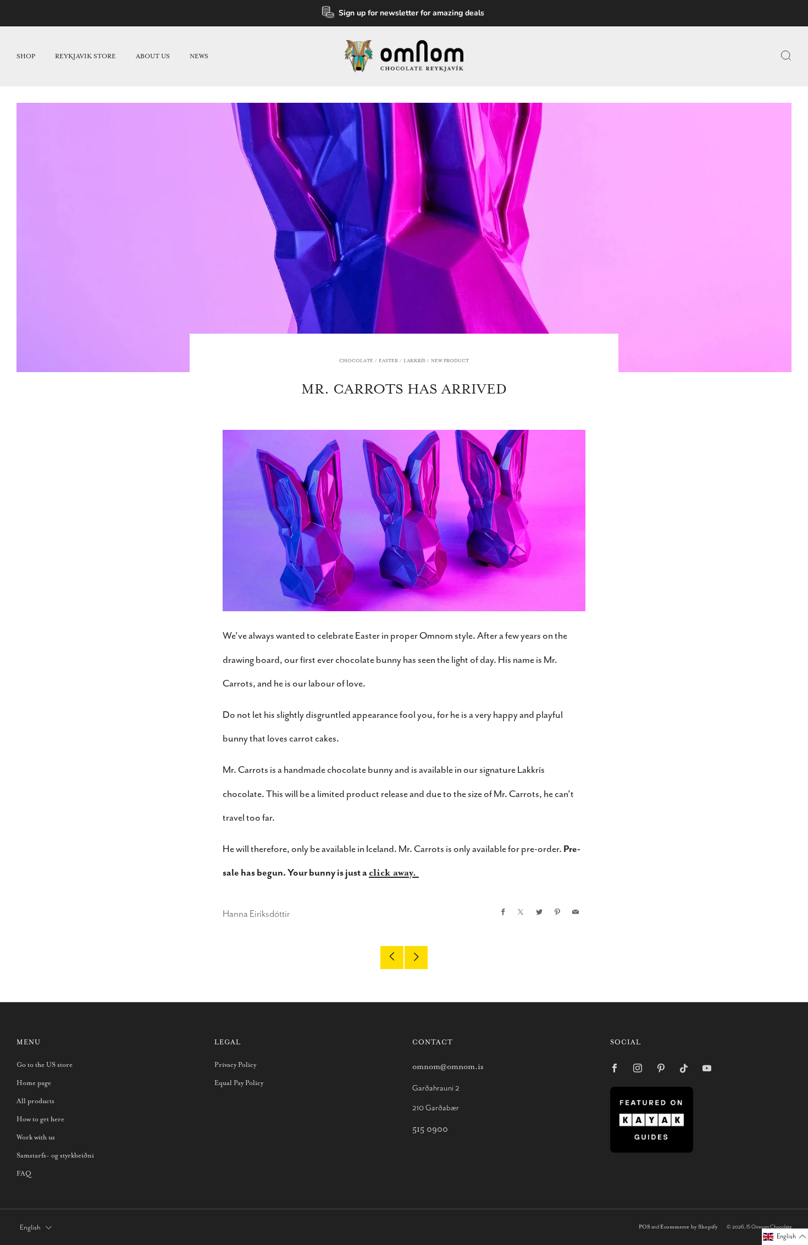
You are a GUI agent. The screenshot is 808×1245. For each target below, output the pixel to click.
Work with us (35, 1137)
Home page (33, 1083)
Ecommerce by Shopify (688, 1227)
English (30, 1228)
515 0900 (430, 1129)
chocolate (356, 360)
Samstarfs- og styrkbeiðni (55, 1156)
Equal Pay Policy (238, 1083)
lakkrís (414, 360)
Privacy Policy (235, 1065)
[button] (785, 1237)
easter (388, 360)
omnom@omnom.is (448, 1066)
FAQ (23, 1174)
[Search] (786, 55)
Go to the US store (44, 1065)
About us (153, 56)
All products (35, 1101)
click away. (394, 872)
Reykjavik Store (85, 56)
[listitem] (404, 13)
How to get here (40, 1119)
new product (450, 360)
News (199, 56)
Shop (25, 56)
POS (644, 1227)
